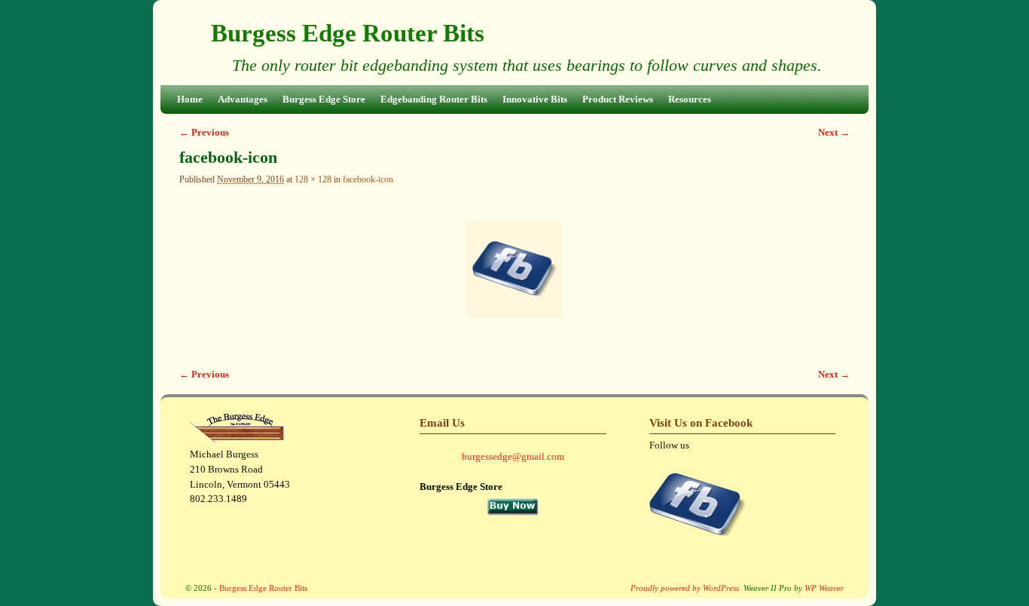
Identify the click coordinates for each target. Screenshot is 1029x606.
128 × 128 (313, 180)
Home (190, 99)
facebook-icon (368, 180)
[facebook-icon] (514, 269)
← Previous (204, 132)
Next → (834, 132)
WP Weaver (824, 587)
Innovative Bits (534, 99)
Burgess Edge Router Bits (347, 33)
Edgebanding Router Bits (433, 99)
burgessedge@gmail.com (513, 456)
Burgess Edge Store (323, 99)
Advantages (242, 99)
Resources (689, 99)
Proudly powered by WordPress (685, 587)
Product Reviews (617, 99)
